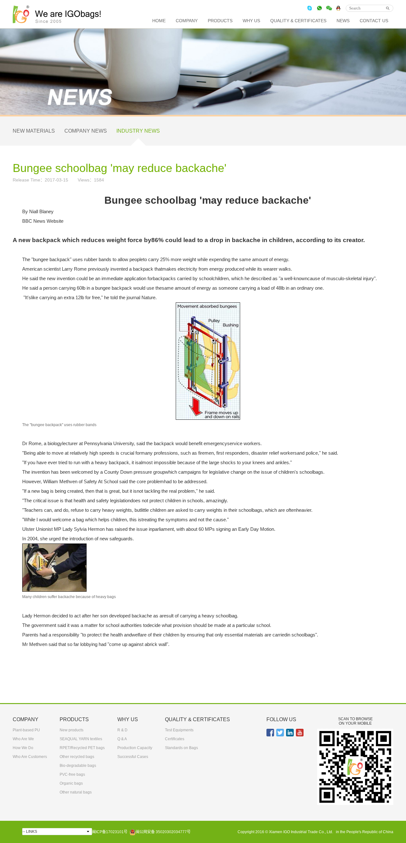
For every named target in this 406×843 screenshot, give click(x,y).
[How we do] (208, 360)
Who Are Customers (30, 756)
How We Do (23, 748)
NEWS (343, 20)
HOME (159, 20)
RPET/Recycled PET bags (82, 748)
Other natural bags (76, 792)
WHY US (251, 20)
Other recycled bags (77, 756)
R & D (122, 730)
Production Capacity (134, 748)
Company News (85, 131)
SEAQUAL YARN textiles (81, 739)
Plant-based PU (26, 730)
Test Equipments (179, 730)
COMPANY (187, 20)
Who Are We (23, 739)
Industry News (138, 131)
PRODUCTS (220, 20)
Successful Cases (132, 756)
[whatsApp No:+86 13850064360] (319, 8)
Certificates (174, 739)
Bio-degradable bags (78, 765)
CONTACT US (374, 20)
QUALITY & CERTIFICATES (298, 20)
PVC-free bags (72, 774)
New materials (34, 131)
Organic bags (71, 783)
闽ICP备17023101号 (110, 832)
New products (71, 730)
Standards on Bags (181, 748)
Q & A (122, 739)
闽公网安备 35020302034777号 (163, 832)
